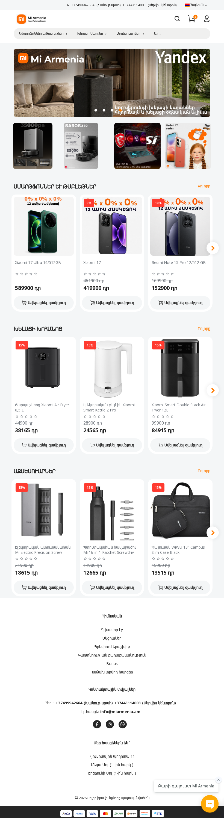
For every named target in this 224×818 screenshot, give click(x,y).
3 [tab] (112, 110)
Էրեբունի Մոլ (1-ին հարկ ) (112, 773)
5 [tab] (128, 110)
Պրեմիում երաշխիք (112, 646)
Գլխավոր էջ (112, 629)
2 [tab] (104, 110)
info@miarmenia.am (120, 711)
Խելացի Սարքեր (90, 33)
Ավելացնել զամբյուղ (47, 302)
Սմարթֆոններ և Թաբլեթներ (41, 33)
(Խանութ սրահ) (98, 702)
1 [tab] (95, 110)
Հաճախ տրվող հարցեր (112, 672)
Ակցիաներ (112, 638)
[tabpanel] (112, 83)
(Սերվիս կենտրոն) (159, 702)
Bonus (112, 663)
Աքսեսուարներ (128, 33)
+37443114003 (127, 702)
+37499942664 (69, 702)
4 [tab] (120, 110)
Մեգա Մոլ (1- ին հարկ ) (112, 764)
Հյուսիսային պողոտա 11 (112, 756)
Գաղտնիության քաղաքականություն (112, 655)
